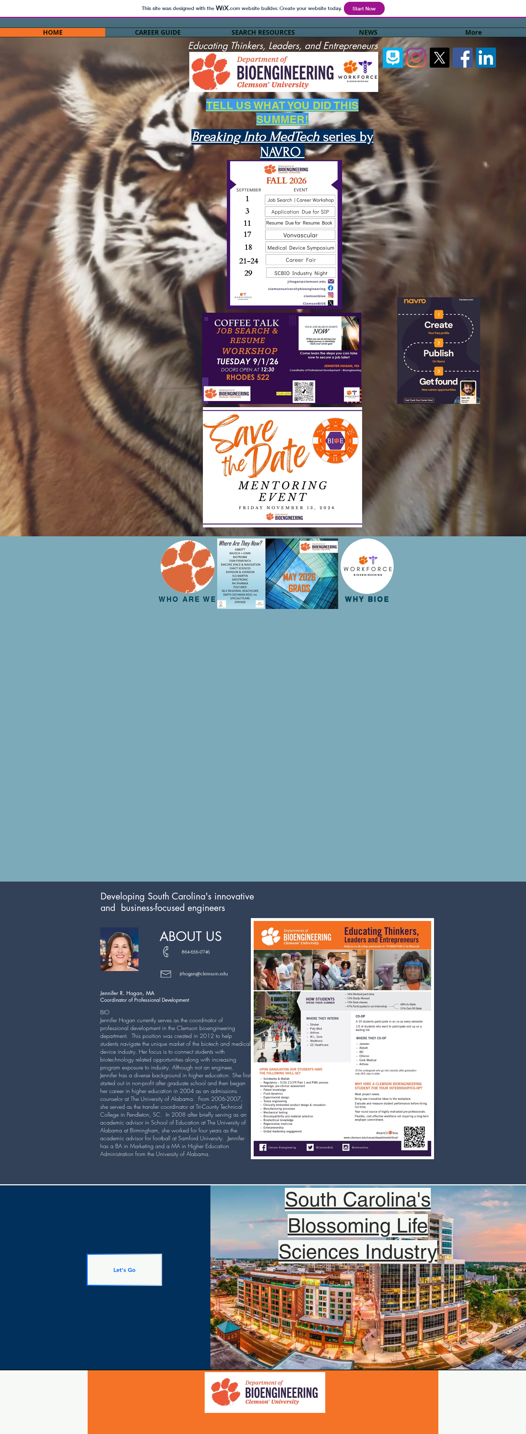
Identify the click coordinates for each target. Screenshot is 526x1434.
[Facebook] (463, 58)
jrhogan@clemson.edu (204, 974)
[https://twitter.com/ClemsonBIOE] (439, 58)
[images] (393, 58)
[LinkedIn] (486, 58)
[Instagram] (416, 58)
